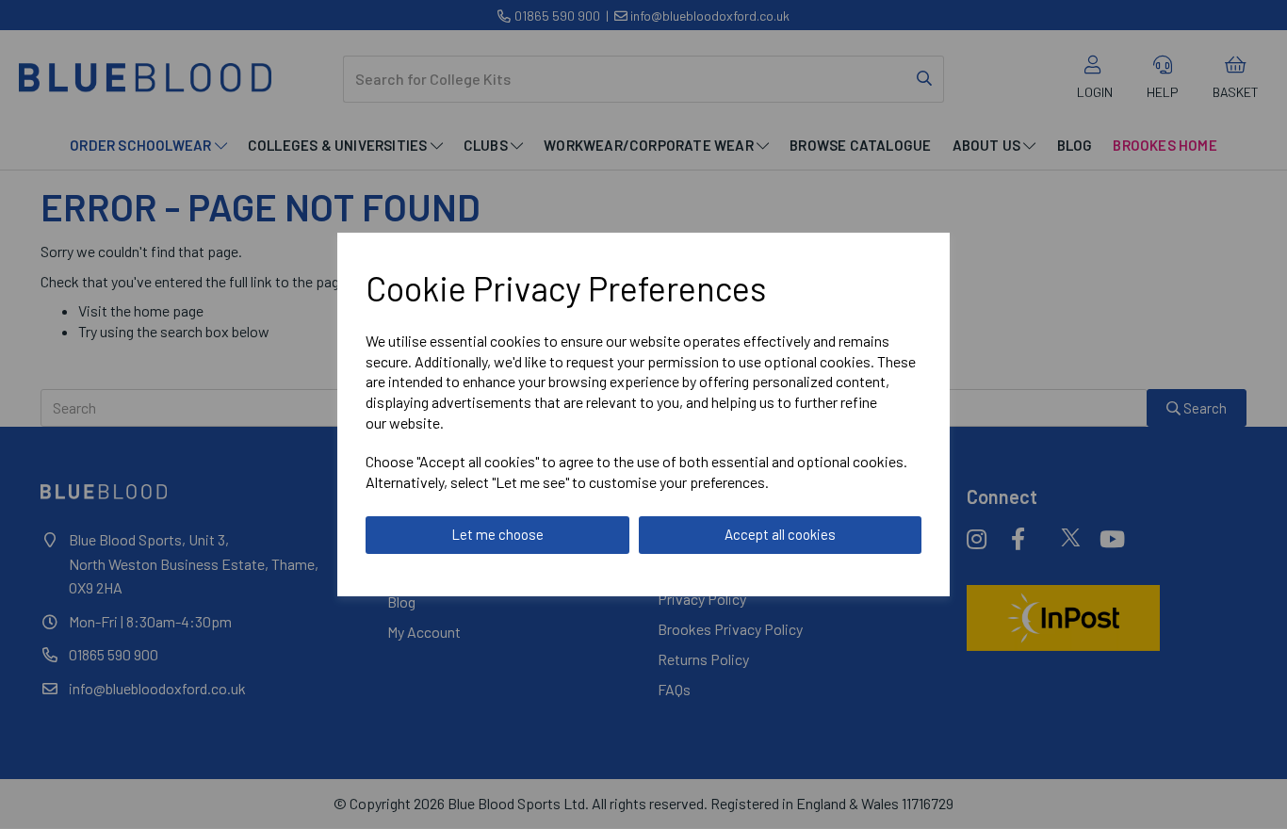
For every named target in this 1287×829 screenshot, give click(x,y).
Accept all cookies (780, 534)
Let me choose (497, 534)
